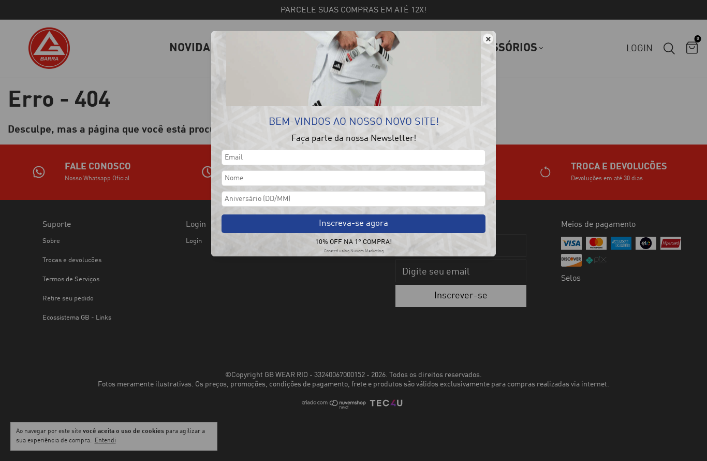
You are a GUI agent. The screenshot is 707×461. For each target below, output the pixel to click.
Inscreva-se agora (353, 223)
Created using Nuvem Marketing (354, 251)
